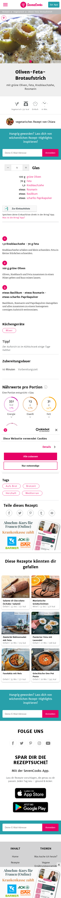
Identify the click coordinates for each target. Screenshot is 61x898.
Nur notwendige (30, 465)
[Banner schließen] (56, 430)
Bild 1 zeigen (30, 61)
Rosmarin (32, 189)
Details (47, 446)
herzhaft (11, 493)
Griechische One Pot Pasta (43, 675)
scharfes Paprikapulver (39, 198)
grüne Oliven (34, 176)
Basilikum (32, 193)
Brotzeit (31, 486)
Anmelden (50, 153)
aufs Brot (11, 486)
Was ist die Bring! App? (13, 217)
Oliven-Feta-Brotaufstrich (40, 12)
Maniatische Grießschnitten (40, 602)
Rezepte (6, 12)
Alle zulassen (30, 456)
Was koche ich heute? (45, 856)
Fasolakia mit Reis (12, 673)
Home (15, 856)
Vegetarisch (18, 12)
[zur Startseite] (31, 5)
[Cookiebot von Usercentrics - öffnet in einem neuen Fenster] (37, 430)
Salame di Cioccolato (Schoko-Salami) (13, 602)
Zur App (54, 4)
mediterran (32, 493)
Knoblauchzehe (35, 185)
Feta (29, 181)
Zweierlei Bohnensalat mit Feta (14, 639)
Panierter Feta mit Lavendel (42, 639)
